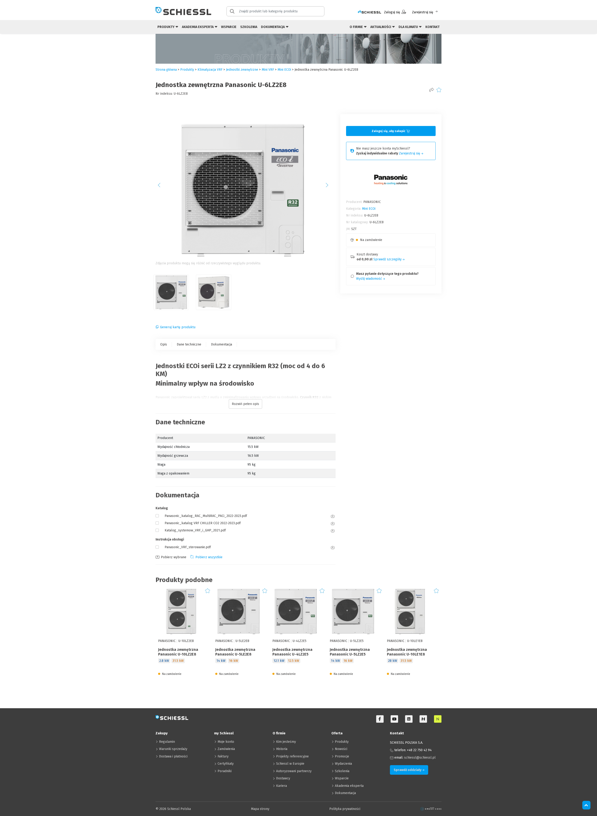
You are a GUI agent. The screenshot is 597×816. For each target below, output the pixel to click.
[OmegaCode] (430, 809)
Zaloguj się (392, 12)
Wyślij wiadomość (369, 279)
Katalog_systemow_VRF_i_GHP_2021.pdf (195, 530)
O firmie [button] (357, 27)
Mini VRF (268, 70)
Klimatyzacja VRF (210, 70)
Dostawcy (283, 778)
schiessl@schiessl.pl (420, 758)
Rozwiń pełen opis (245, 404)
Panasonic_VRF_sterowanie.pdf (188, 547)
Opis (163, 344)
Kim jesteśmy (286, 742)
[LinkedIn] (409, 719)
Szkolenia (248, 27)
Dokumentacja (221, 344)
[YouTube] (394, 719)
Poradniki (225, 771)
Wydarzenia (343, 764)
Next (329, 186)
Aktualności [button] (381, 27)
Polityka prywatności (344, 809)
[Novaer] (437, 719)
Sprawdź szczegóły (388, 259)
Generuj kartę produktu (177, 327)
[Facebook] (380, 719)
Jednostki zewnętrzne (242, 70)
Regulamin (167, 742)
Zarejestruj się (422, 12)
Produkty (342, 742)
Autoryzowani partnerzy (294, 771)
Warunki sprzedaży (173, 749)
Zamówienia (226, 749)
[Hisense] (423, 719)
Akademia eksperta (349, 786)
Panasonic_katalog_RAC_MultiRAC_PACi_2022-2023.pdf (206, 516)
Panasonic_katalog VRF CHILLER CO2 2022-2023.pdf (203, 523)
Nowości (341, 749)
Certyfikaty (226, 764)
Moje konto (226, 742)
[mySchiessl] (369, 12)
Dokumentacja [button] (273, 27)
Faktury (223, 756)
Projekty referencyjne (292, 756)
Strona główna (166, 70)
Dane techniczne (189, 344)
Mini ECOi (284, 70)
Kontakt (432, 27)
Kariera (281, 786)
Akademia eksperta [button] (198, 27)
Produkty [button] (166, 27)
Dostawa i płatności (173, 756)
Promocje (342, 756)
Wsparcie (228, 27)
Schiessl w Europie (290, 764)
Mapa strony (260, 809)
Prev (161, 186)
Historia (281, 749)
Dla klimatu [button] (409, 27)
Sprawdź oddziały (408, 770)
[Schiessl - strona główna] (183, 11)
